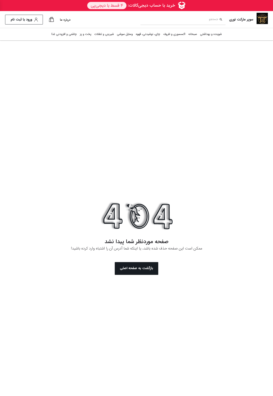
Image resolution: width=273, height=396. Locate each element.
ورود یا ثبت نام (21, 19)
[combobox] (179, 19)
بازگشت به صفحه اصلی (136, 268)
